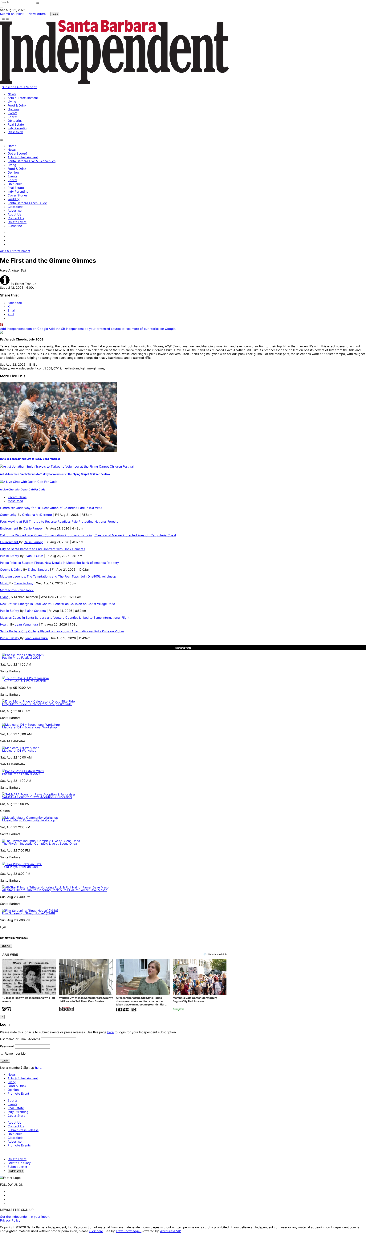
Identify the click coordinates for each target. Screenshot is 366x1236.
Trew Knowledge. (128, 1231)
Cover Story (16, 1115)
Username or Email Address (20, 1039)
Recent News (17, 497)
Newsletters (37, 14)
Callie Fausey (33, 528)
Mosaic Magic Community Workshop (28, 820)
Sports (12, 117)
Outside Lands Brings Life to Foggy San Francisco (30, 458)
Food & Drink (17, 105)
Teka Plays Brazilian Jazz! (20, 867)
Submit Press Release (23, 1130)
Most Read (15, 501)
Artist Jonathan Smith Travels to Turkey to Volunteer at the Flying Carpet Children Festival (55, 474)
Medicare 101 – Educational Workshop (29, 727)
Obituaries (15, 121)
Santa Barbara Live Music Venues (31, 161)
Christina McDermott (37, 515)
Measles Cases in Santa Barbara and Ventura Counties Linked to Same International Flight (64, 617)
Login (55, 14)
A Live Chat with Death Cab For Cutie (23, 489)
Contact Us (16, 218)
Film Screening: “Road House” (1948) (28, 913)
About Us (14, 214)
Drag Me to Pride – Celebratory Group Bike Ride (37, 704)
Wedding (14, 199)
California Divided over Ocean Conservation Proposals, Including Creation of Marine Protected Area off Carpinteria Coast (88, 535)
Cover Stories (17, 195)
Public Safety (10, 556)
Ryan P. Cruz (34, 556)
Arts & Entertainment (23, 98)
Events (12, 113)
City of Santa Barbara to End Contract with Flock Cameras (42, 549)
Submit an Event (12, 14)
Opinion (13, 109)
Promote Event (18, 1093)
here (110, 1032)
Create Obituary (19, 1163)
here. (38, 1067)
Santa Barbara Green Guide (27, 203)
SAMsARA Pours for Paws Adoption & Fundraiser (37, 797)
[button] (29, 986)
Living (12, 101)
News (12, 94)
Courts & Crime (11, 569)
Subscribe (9, 87)
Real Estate (16, 124)
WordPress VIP (170, 1231)
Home (12, 146)
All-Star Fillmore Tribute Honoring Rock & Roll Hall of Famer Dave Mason (54, 890)
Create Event (17, 222)
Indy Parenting (18, 128)
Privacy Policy (10, 1220)
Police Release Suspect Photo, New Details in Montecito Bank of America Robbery (60, 563)
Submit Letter (17, 1167)
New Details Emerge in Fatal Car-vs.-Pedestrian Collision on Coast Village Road (57, 604)
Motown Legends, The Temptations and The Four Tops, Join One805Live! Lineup (58, 576)
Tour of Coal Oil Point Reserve (24, 681)
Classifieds (15, 132)
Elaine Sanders (38, 569)
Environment (9, 528)
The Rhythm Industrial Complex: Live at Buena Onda (39, 843)
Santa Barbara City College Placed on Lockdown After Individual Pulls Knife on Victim (62, 631)
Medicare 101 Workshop (19, 750)
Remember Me (15, 1053)
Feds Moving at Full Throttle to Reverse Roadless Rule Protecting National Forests (59, 521)
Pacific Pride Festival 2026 (21, 657)
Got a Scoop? (27, 87)
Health (5, 624)
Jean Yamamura (26, 624)
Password (7, 1046)
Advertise (15, 210)
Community (9, 515)
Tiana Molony (23, 583)
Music (4, 583)
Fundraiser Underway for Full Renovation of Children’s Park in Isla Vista (51, 508)
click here (96, 1231)
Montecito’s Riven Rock (17, 590)
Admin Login (16, 1170)
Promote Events (19, 1145)
